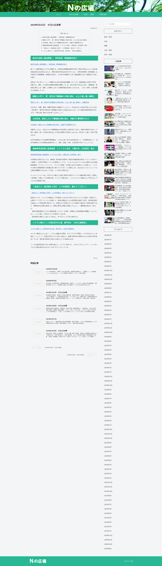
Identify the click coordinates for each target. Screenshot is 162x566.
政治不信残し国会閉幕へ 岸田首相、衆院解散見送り (59, 37)
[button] (130, 24)
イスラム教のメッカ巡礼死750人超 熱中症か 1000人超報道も (62, 51)
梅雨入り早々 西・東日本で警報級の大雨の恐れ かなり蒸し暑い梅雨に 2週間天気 (60, 102)
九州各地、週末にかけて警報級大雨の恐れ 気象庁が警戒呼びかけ (63, 42)
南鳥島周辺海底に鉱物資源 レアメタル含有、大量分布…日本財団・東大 (65, 45)
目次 (61, 33)
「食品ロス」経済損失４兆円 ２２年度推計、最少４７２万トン (62, 48)
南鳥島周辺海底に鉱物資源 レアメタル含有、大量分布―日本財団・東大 (56, 154)
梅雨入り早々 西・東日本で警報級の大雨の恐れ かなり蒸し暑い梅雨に (65, 40)
